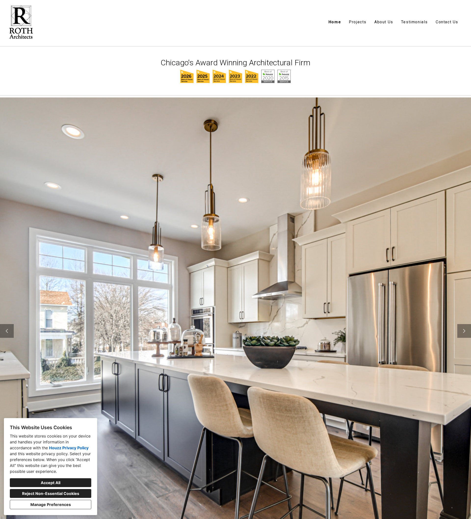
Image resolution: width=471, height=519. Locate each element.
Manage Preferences (50, 504)
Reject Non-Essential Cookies (50, 493)
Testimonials (414, 22)
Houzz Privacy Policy (69, 447)
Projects (357, 22)
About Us (383, 22)
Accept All (50, 482)
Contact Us (447, 22)
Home (334, 22)
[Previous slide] (7, 331)
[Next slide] (464, 331)
